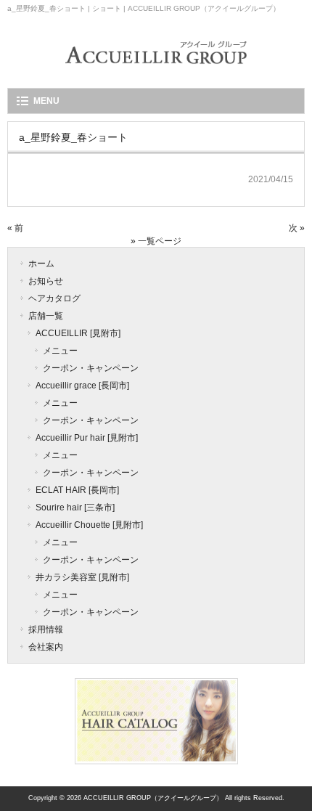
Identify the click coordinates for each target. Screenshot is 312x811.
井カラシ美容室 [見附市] (82, 577)
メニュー (60, 351)
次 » (297, 228)
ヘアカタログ (54, 298)
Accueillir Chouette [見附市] (89, 525)
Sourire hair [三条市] (75, 507)
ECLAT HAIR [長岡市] (77, 490)
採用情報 (45, 629)
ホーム (41, 263)
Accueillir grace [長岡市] (82, 385)
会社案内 (45, 647)
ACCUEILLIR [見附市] (78, 333)
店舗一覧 (45, 316)
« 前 (15, 228)
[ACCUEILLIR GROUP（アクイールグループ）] (156, 73)
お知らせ (45, 281)
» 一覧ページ (156, 241)
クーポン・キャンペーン (91, 368)
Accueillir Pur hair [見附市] (87, 438)
